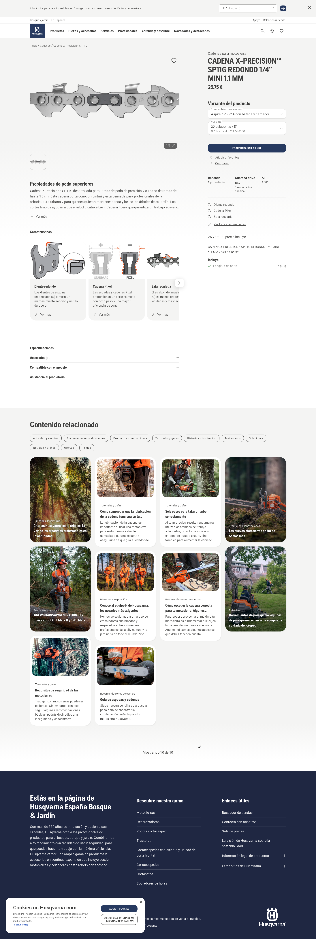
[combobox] (247, 114)
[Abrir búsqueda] (262, 31)
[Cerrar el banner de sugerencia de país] (309, 7)
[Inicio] (37, 31)
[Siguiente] (179, 283)
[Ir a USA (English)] (283, 8)
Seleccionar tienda (274, 20)
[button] (57, 31)
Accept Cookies (119, 908)
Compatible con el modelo (226, 109)
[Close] (140, 902)
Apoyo (256, 20)
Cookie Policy (21, 924)
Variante (216, 121)
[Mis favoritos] (281, 31)
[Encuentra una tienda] (272, 31)
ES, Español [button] (58, 20)
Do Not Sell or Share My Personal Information (119, 919)
